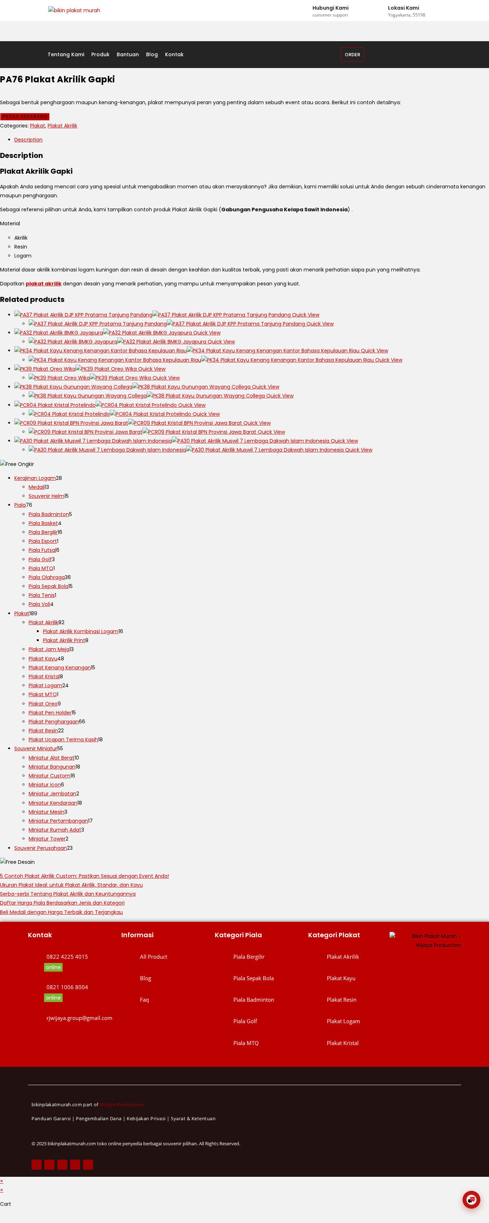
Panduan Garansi (51, 1118)
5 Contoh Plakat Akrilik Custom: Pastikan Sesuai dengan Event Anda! (84, 876)
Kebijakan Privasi (146, 1118)
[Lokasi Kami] (381, 11)
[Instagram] (62, 1165)
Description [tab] (28, 139)
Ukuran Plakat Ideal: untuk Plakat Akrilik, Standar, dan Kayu (71, 885)
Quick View (305, 314)
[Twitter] (49, 1165)
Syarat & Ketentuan (193, 1118)
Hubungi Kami (331, 7)
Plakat (37, 125)
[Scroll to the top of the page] (2, 1218)
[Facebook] (37, 1165)
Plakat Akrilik (62, 125)
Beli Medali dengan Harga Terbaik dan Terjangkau (61, 912)
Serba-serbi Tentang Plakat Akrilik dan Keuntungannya (68, 893)
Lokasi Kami (403, 7)
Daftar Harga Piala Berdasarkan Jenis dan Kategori (62, 902)
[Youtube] (88, 1165)
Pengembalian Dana (99, 1118)
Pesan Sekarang (25, 116)
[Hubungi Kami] (305, 11)
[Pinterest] (75, 1165)
